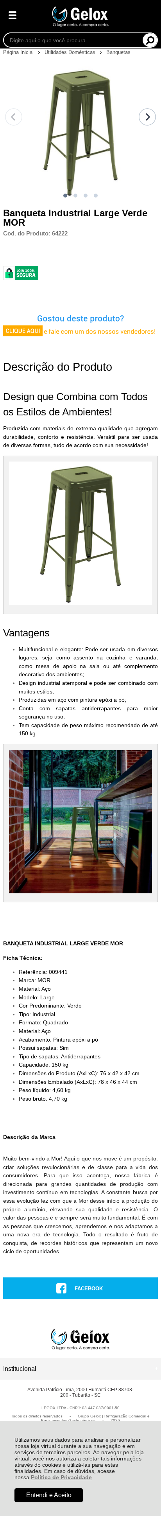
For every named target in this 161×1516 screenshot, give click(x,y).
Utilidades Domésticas (71, 52)
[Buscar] (150, 40)
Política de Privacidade (61, 1477)
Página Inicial (19, 52)
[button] (65, 196)
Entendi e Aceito (49, 1495)
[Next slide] (147, 117)
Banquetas (118, 52)
